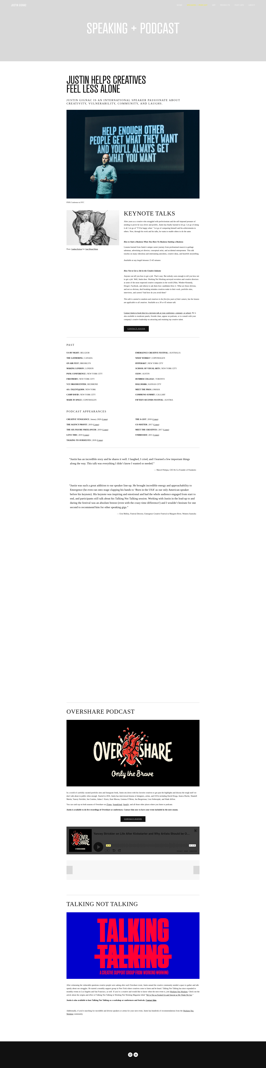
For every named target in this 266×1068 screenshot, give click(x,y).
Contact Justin (136, 329)
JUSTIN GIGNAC (18, 5)
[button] (133, 561)
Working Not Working (179, 992)
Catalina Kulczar (76, 249)
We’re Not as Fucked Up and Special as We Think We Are (169, 995)
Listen (104, 419)
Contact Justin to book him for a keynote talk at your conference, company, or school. (157, 313)
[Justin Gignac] (130, 1054)
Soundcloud (117, 804)
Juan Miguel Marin (91, 249)
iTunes (109, 804)
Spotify (126, 804)
